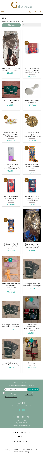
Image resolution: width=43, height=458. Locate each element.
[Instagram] (23, 410)
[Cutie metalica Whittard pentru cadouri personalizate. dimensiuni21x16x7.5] (11, 269)
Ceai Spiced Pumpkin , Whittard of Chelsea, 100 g (32, 166)
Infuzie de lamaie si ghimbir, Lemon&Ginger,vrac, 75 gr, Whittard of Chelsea (11, 166)
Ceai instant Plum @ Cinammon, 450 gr (11, 245)
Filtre (12, 25)
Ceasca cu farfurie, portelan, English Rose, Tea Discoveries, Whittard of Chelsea (11, 134)
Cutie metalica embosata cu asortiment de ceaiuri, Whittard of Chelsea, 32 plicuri (32, 326)
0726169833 (23, 423)
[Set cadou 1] (32, 349)
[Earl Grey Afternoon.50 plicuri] (11, 89)
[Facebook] (19, 410)
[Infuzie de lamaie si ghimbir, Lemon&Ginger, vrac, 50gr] (32, 121)
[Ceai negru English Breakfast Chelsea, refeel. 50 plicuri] (32, 225)
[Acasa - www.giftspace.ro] (21, 5)
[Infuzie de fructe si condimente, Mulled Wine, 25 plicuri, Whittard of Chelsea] (32, 185)
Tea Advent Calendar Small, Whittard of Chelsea (11, 198)
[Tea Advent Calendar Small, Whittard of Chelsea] (11, 185)
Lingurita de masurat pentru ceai (32, 101)
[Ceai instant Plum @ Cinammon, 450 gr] (11, 225)
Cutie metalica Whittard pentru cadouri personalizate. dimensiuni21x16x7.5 (11, 285)
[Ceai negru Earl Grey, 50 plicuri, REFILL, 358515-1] (11, 48)
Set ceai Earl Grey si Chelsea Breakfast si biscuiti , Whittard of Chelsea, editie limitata (32, 70)
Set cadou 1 (32, 363)
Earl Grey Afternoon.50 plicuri (11, 101)
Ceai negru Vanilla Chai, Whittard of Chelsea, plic (32, 285)
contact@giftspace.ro (22, 425)
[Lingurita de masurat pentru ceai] (32, 89)
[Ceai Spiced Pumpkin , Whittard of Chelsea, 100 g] (32, 153)
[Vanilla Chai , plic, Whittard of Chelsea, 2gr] (11, 349)
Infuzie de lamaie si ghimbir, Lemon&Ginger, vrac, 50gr (32, 134)
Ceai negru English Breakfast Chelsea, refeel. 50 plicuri (32, 246)
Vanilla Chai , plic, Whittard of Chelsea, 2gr (11, 364)
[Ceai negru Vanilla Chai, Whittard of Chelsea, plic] (32, 269)
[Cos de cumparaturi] (35, 12)
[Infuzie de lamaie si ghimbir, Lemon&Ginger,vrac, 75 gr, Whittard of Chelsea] (11, 153)
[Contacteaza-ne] (30, 12)
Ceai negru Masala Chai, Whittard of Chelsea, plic (11, 326)
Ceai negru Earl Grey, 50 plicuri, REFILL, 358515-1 (11, 69)
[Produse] (3, 12)
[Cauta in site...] (40, 12)
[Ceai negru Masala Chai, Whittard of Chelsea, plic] (11, 309)
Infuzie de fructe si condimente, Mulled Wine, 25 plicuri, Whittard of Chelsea (32, 198)
